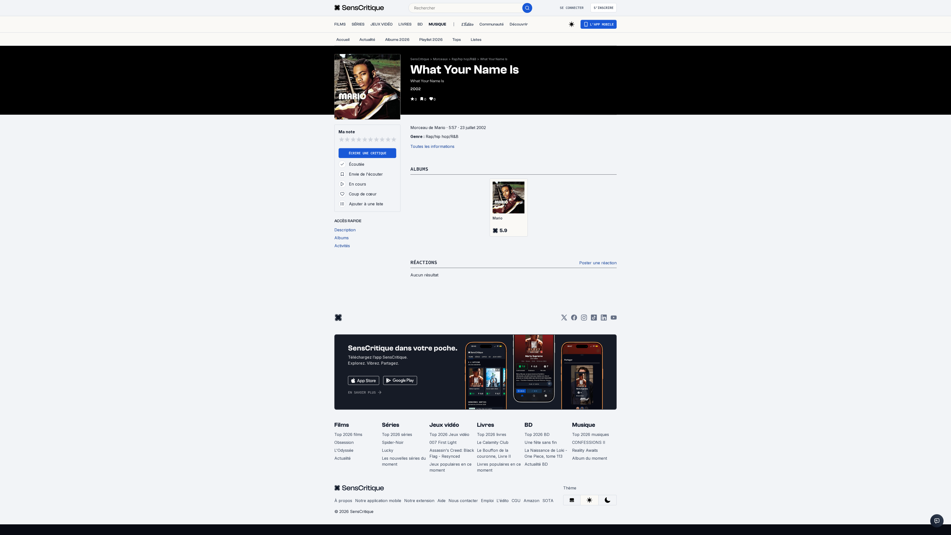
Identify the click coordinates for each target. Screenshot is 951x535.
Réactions (423, 262)
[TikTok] (594, 319)
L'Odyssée (343, 450)
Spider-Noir (393, 442)
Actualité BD (536, 464)
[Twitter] (564, 319)
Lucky (387, 450)
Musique (583, 425)
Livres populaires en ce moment (499, 467)
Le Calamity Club (492, 442)
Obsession (344, 442)
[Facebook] (574, 319)
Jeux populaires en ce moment (450, 467)
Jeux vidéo (444, 425)
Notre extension (419, 500)
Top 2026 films (348, 434)
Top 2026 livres (491, 434)
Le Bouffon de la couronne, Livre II (494, 453)
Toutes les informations (432, 146)
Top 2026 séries (397, 434)
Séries (390, 425)
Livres (485, 425)
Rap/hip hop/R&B (464, 59)
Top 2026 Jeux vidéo (449, 434)
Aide (441, 500)
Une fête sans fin (541, 442)
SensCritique (419, 59)
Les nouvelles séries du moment (404, 461)
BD (528, 425)
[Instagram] (584, 319)
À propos (343, 500)
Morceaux (440, 59)
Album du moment (589, 458)
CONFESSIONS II (588, 442)
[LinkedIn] (604, 319)
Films (341, 425)
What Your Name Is (493, 59)
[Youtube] (614, 319)
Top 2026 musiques (590, 434)
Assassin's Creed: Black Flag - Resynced (451, 453)
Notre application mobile (378, 500)
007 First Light (442, 442)
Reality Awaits (585, 450)
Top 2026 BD (537, 434)
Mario (497, 218)
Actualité (342, 458)
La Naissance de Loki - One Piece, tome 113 (546, 453)
